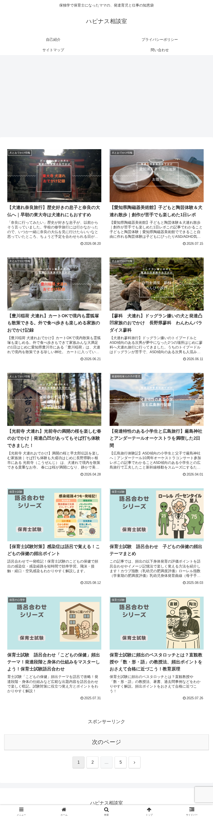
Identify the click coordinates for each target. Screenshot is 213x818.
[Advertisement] (106, 97)
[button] (197, 711)
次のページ (106, 742)
